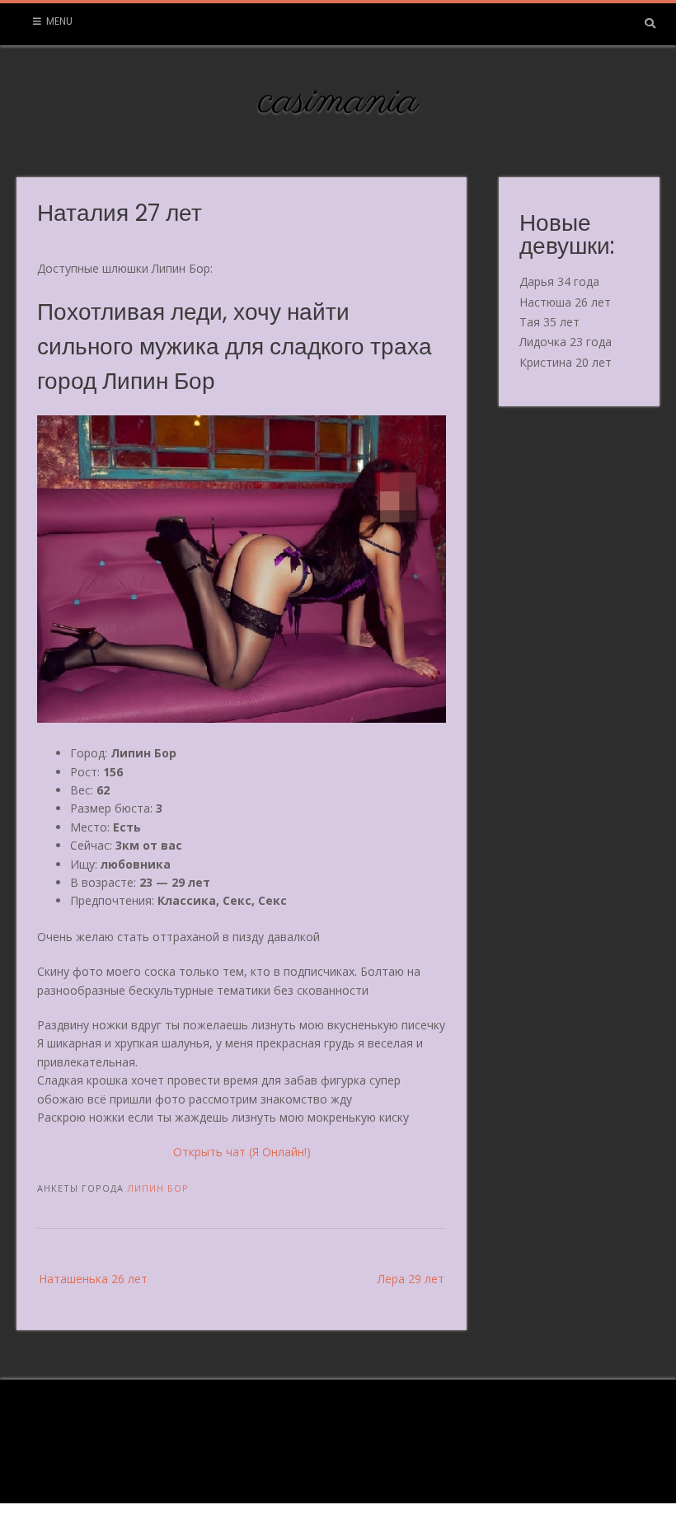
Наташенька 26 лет (93, 1278)
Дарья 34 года (559, 281)
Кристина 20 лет (565, 362)
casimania (338, 101)
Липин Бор (158, 1188)
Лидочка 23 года (565, 341)
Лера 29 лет (411, 1278)
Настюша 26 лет (565, 302)
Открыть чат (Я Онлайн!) (242, 1152)
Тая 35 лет (549, 322)
